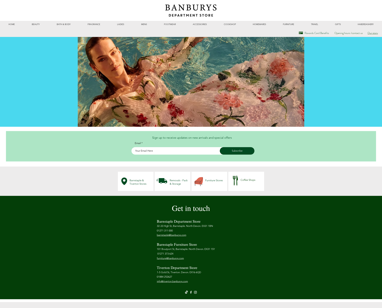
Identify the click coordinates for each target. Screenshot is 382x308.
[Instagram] (195, 292)
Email (138, 143)
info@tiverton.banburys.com (172, 281)
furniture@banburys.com (170, 258)
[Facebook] (191, 292)
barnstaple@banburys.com (171, 235)
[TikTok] (186, 292)
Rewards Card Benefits (317, 33)
